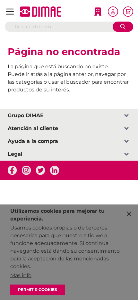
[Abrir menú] (10, 11)
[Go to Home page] (40, 11)
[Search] (123, 27)
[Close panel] (129, 214)
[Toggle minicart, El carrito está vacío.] (128, 11)
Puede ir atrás (25, 74)
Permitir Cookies (37, 289)
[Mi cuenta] (113, 11)
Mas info (20, 275)
